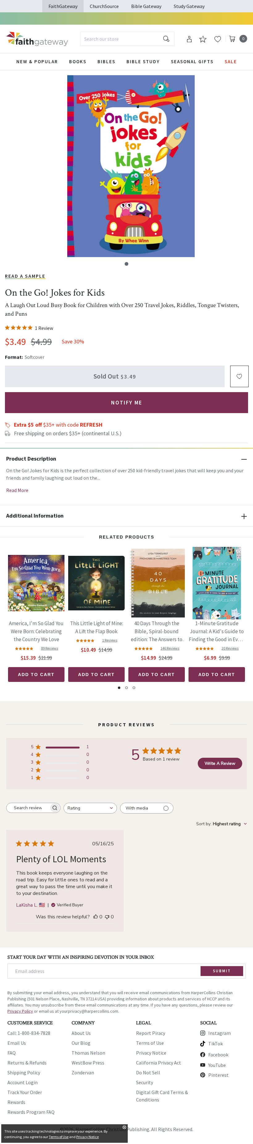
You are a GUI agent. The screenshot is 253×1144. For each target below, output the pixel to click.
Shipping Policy (23, 1072)
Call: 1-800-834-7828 (28, 1033)
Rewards (16, 1102)
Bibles (106, 61)
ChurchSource (104, 6)
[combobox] (127, 39)
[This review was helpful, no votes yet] (95, 916)
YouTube (217, 1065)
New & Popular (37, 61)
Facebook (218, 1055)
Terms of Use (150, 1043)
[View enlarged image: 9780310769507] (131, 166)
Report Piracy (150, 1033)
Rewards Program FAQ (31, 1112)
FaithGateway (62, 6)
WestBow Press (88, 1063)
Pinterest (218, 1075)
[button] (126, 264)
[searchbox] (27, 808)
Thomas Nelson (88, 1053)
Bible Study (143, 61)
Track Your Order (24, 1092)
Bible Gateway (146, 6)
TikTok (215, 1043)
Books (77, 61)
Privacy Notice (151, 1053)
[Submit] (166, 39)
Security (144, 1082)
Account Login (22, 1082)
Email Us (16, 1043)
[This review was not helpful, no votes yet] (107, 916)
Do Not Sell (148, 1072)
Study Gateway (189, 6)
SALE (231, 61)
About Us (81, 1033)
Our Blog (81, 1043)
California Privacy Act (158, 1063)
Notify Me (126, 402)
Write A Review (220, 763)
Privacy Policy (20, 1011)
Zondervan (83, 1072)
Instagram (219, 1033)
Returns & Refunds (27, 1063)
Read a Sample (25, 276)
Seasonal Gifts (192, 61)
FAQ (11, 1053)
